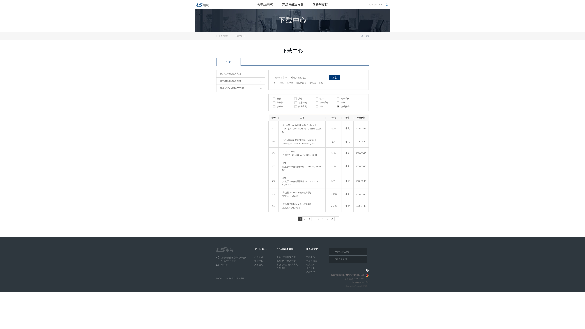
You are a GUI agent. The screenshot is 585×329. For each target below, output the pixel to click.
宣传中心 (258, 261)
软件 (321, 98)
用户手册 (324, 102)
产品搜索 (310, 272)
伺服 (321, 83)
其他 (300, 98)
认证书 (280, 106)
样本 (322, 106)
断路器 (313, 83)
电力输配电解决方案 (286, 261)
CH (380, 5)
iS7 (275, 83)
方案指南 (281, 268)
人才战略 (258, 265)
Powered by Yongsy (353, 286)
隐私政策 (220, 278)
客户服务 (310, 265)
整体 (279, 98)
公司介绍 (258, 257)
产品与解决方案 (292, 4)
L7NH (290, 83)
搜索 (334, 77)
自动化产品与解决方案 (287, 265)
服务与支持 (320, 4)
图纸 (343, 102)
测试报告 (345, 106)
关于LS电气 (265, 4)
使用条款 (230, 278)
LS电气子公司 (340, 259)
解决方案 (302, 106)
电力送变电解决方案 (286, 257)
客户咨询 (373, 5)
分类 (228, 62)
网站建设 (365, 286)
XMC (282, 83)
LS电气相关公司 (341, 252)
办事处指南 (311, 261)
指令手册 (345, 98)
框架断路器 (301, 83)
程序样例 (302, 102)
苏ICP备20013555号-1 (360, 282)
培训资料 (281, 102)
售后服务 (310, 268)
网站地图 (240, 278)
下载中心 (239, 36)
